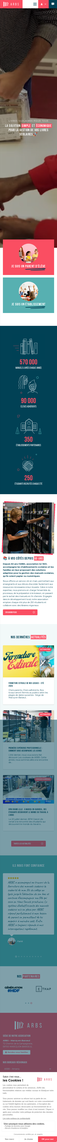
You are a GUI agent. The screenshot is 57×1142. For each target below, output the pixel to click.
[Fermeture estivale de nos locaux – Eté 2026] (28, 647)
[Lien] (53, 4)
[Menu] (35, 4)
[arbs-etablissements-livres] (28, 291)
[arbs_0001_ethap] (43, 989)
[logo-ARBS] (11, 4)
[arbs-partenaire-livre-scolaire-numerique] (28, 253)
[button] (43, 4)
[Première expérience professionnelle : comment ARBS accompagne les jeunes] (28, 712)
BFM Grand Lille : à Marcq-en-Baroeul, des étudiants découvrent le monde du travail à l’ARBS (28, 812)
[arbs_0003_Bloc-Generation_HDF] (13, 989)
